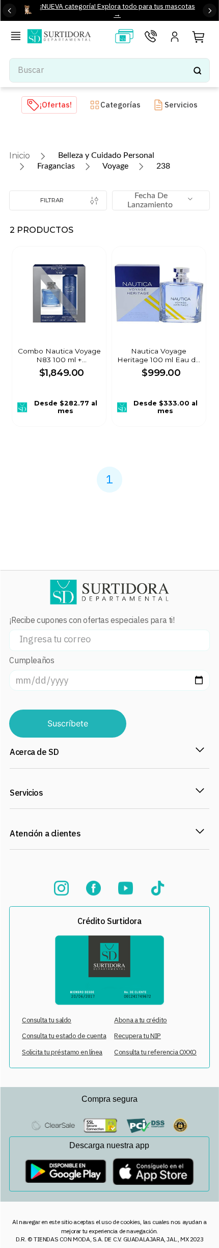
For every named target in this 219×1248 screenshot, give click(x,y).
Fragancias (56, 166)
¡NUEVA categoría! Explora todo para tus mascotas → (117, 10)
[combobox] (109, 70)
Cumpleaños (31, 660)
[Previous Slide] (9, 10)
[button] (17, 37)
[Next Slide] (209, 10)
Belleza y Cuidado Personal (106, 155)
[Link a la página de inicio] (19, 155)
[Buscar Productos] (197, 70)
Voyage (115, 166)
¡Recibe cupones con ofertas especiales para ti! (91, 620)
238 (163, 166)
